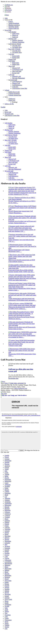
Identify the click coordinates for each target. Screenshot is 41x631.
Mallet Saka (15, 64)
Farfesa (10, 21)
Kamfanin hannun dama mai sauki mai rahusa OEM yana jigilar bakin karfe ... (22, 279)
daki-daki (15, 378)
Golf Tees (15, 86)
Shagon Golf (16, 83)
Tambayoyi (11, 98)
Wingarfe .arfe (16, 76)
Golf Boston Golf (17, 69)
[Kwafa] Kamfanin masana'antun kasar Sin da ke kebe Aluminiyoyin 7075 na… (22, 193)
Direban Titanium (17, 40)
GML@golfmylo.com (20, 388)
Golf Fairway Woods (14, 44)
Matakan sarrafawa (14, 25)
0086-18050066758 (20, 383)
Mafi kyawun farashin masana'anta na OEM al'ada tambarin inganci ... (21, 260)
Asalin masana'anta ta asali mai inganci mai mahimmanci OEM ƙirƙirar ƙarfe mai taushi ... (22, 299)
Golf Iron (11, 54)
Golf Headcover (17, 81)
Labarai (7, 90)
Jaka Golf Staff (16, 71)
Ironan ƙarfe (16, 56)
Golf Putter (11, 61)
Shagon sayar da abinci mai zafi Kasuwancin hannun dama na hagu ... (21, 328)
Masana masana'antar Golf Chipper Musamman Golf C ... (19, 250)
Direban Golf (12, 39)
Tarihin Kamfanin (13, 23)
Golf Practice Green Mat (19, 88)
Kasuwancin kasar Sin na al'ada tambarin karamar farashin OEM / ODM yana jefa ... (21, 270)
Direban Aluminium (18, 42)
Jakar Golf (11, 66)
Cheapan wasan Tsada (15, 345)
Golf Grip (11, 74)
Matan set (15, 35)
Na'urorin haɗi (12, 80)
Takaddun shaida (13, 27)
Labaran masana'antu (14, 95)
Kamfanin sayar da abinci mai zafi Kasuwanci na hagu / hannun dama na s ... (22, 222)
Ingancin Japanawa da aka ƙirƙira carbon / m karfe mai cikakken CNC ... (21, 230)
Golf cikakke (12, 32)
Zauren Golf (12, 59)
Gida (6, 18)
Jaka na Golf (16, 68)
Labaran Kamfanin (14, 93)
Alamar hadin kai (13, 28)
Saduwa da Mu (9, 104)
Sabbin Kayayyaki (14, 92)
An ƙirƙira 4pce (17, 47)
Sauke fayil (11, 100)
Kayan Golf (15, 73)
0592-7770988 (9, 383)
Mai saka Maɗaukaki (18, 78)
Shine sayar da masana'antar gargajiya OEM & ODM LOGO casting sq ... (21, 307)
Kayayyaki (8, 30)
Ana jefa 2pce (16, 45)
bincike (10, 378)
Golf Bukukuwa (17, 85)
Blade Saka (15, 62)
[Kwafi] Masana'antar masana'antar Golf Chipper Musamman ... (20, 212)
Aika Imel (4, 393)
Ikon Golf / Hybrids (14, 49)
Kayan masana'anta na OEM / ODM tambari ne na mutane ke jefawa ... (21, 336)
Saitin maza (15, 33)
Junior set (15, 37)
